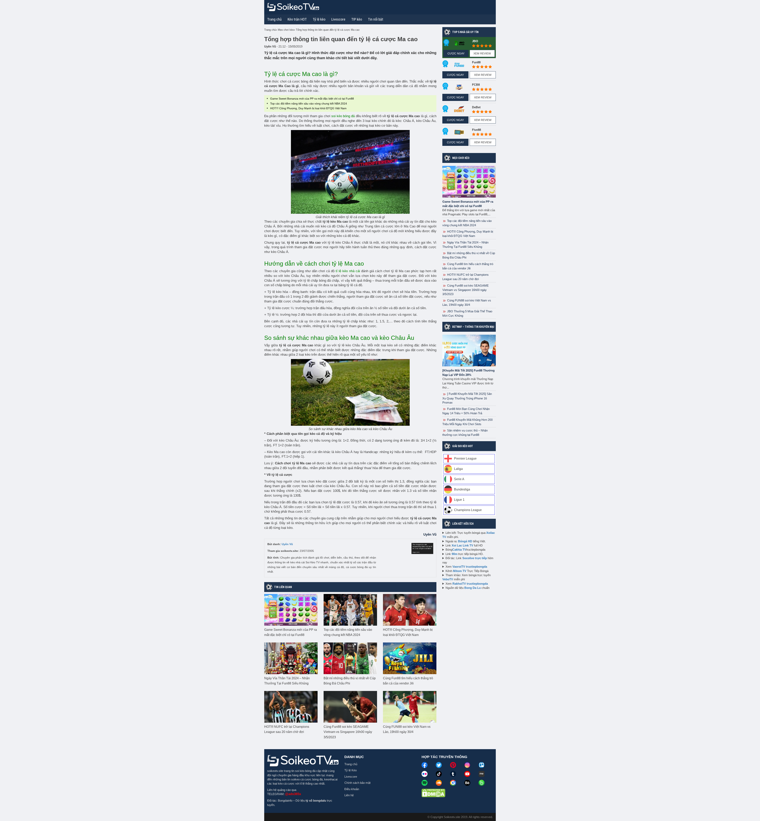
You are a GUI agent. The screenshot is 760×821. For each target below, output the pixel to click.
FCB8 (476, 84)
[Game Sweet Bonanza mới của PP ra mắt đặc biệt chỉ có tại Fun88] (291, 609)
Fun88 (476, 62)
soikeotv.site (275, 771)
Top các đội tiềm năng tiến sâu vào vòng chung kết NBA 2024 (308, 103)
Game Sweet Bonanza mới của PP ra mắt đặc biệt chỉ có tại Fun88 (312, 98)
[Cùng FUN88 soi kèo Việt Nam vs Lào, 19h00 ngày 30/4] (409, 706)
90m (454, 554)
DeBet (476, 107)
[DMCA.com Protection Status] (433, 792)
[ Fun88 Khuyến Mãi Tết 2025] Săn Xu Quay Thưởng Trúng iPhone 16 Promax (467, 398)
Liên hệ (349, 795)
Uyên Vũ (287, 544)
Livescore (350, 776)
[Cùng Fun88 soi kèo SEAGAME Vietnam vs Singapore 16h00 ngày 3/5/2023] (350, 706)
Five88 (476, 129)
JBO (475, 41)
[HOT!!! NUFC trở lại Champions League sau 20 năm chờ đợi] (291, 706)
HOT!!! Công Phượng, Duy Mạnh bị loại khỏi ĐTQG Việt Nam (308, 108)
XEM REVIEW (482, 53)
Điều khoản (351, 789)
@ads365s (293, 794)
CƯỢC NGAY (456, 53)
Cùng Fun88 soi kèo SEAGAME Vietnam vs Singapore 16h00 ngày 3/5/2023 (348, 732)
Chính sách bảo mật (357, 782)
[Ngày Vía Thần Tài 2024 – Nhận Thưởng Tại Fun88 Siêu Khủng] (291, 658)
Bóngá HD (465, 541)
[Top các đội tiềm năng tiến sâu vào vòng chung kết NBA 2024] (350, 609)
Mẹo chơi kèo (460, 158)
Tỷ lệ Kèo (350, 770)
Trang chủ (274, 19)
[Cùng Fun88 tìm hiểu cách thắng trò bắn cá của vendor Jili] (409, 658)
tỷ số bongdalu (316, 800)
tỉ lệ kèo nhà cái (348, 271)
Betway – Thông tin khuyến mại (473, 326)
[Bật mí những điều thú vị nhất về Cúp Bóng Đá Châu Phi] (350, 658)
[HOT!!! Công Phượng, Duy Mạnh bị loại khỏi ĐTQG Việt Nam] (409, 609)
